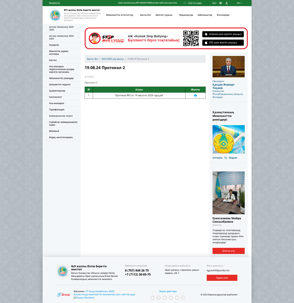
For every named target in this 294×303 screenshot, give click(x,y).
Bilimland (54, 131)
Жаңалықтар (186, 14)
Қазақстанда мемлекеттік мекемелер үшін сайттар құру (104, 294)
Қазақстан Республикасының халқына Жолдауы (228, 94)
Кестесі (53, 60)
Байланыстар (205, 14)
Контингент (55, 96)
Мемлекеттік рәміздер (61, 78)
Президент (218, 81)
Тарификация (56, 109)
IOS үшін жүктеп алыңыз (223, 42)
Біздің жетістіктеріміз (61, 137)
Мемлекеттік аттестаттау (119, 14)
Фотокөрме (223, 14)
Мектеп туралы (164, 14)
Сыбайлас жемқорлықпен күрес (63, 123)
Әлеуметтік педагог (60, 84)
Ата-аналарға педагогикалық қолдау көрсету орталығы (61, 69)
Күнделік (54, 44)
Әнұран (233, 157)
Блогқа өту (228, 250)
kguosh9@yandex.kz (218, 270)
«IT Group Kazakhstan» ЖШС (100, 291)
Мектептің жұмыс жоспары (58, 52)
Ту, (225, 157)
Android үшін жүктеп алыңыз (225, 34)
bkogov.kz (54, 3)
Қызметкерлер (57, 90)
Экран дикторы (168, 291)
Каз (239, 3)
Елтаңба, (218, 157)
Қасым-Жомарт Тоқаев (224, 86)
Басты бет (145, 14)
